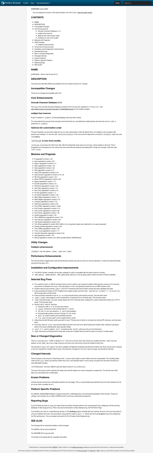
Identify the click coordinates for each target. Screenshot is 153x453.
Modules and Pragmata (42, 40)
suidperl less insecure (45, 33)
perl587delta (35, 8)
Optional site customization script (48, 35)
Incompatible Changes (41, 26)
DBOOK (55, 447)
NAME (36, 22)
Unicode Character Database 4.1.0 (49, 31)
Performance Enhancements (43, 47)
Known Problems (40, 58)
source (42, 9)
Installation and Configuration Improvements (49, 49)
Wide (117, 3)
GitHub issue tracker (77, 447)
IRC (98, 450)
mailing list (92, 450)
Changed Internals (40, 56)
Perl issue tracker (82, 450)
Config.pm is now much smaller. (48, 38)
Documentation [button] (43, 3)
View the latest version (84, 12)
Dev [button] (32, 3)
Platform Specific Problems (43, 60)
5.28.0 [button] (25, 3)
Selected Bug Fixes (40, 51)
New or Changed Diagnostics (44, 53)
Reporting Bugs (39, 62)
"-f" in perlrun (35, 136)
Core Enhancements (41, 29)
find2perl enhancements (46, 44)
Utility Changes (39, 42)
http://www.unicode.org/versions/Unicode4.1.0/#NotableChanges (52, 109)
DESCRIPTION (39, 24)
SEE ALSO (38, 65)
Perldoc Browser (12, 2)
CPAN (46, 9)
